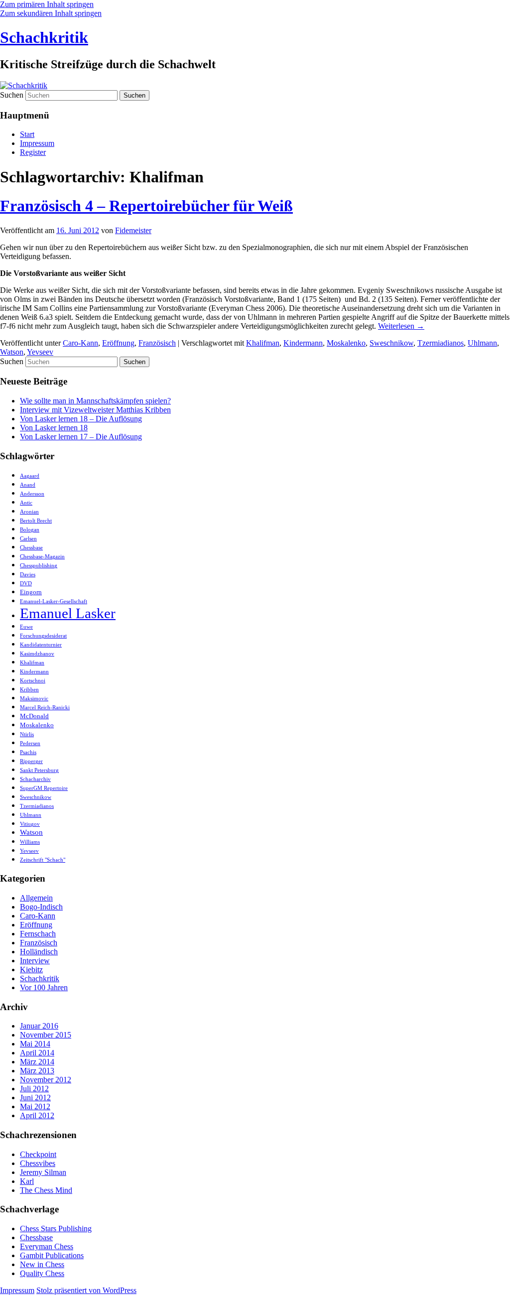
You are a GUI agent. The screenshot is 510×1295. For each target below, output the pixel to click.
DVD (26, 583)
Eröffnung (118, 343)
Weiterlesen (401, 326)
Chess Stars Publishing (56, 1228)
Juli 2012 (34, 1088)
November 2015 (45, 1035)
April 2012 (37, 1115)
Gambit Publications (52, 1255)
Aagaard (29, 476)
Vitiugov (30, 824)
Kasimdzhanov (37, 653)
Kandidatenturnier (41, 645)
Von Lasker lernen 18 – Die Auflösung (81, 418)
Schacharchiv (35, 779)
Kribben (29, 689)
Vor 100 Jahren (44, 987)
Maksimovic (34, 698)
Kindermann (303, 343)
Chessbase (31, 547)
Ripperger (31, 761)
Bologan (29, 529)
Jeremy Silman (43, 1172)
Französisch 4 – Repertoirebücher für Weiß (146, 206)
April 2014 (37, 1052)
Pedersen (30, 743)
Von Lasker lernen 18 (54, 427)
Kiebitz (31, 969)
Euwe (26, 627)
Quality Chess (42, 1273)
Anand (27, 485)
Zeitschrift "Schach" (42, 860)
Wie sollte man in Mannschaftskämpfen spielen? (95, 400)
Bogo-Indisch (41, 907)
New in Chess (42, 1264)
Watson (11, 352)
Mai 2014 (35, 1043)
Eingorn (31, 592)
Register (33, 152)
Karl (27, 1181)
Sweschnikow (391, 343)
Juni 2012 (35, 1097)
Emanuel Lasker (68, 613)
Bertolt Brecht (36, 520)
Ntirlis (27, 734)
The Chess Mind (46, 1190)
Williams (30, 842)
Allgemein (36, 898)
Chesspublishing (38, 565)
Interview (35, 960)
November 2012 (45, 1079)
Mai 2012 (35, 1106)
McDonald (34, 716)
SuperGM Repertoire (44, 788)
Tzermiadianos (440, 343)
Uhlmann (482, 343)
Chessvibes (37, 1163)
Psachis (28, 752)
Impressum (37, 143)
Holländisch (39, 951)
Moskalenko (346, 343)
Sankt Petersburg (39, 770)
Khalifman (262, 343)
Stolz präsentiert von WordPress (86, 1290)
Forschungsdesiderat (43, 636)
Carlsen (28, 538)
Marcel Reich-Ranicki (45, 707)
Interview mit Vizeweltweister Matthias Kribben (95, 409)
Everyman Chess (46, 1246)
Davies (27, 574)
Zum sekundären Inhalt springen (51, 13)
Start (27, 134)
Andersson (32, 494)
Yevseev (40, 352)
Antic (26, 503)
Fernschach (38, 933)
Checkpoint (38, 1154)
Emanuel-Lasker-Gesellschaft (53, 601)
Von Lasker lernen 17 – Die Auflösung (81, 436)
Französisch (157, 343)
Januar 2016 (39, 1026)
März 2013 (37, 1070)
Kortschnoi (32, 680)
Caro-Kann (80, 343)
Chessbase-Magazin (42, 556)
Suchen (11, 95)
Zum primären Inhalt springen (47, 4)
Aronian (29, 512)
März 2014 (37, 1061)
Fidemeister (133, 230)
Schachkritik (44, 37)
